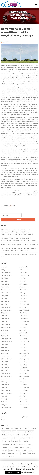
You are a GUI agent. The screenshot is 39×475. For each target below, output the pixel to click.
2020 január (4, 321)
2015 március (5, 402)
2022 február (23, 284)
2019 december (24, 321)
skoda (11, 450)
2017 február (23, 367)
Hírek (10, 206)
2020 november (6, 307)
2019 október (23, 324)
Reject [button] (17, 472)
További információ (27, 472)
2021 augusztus (24, 293)
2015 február (23, 402)
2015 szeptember (6, 393)
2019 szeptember (6, 327)
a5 (2, 428)
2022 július (4, 278)
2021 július (4, 296)
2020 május (4, 316)
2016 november (6, 373)
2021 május (4, 298)
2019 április (23, 330)
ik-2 (16, 438)
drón (14, 432)
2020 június (23, 313)
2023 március (5, 267)
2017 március (5, 367)
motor (13, 444)
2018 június (23, 344)
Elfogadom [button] (9, 472)
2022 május (4, 281)
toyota (18, 453)
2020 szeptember (6, 310)
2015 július (4, 396)
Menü (36, 4)
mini (31, 441)
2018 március (5, 350)
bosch (8, 432)
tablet (3, 453)
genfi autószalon (26, 435)
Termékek (4, 420)
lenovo (4, 441)
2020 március (5, 318)
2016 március (5, 384)
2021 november (6, 290)
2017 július (4, 362)
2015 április (23, 399)
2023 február (23, 267)
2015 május (4, 399)
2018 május (4, 347)
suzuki (30, 450)
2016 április (23, 382)
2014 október (23, 408)
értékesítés (11, 457)
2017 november (6, 356)
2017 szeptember (6, 359)
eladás (23, 432)
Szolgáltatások (24, 417)
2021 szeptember (6, 293)
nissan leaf (5, 447)
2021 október (23, 290)
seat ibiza (4, 450)
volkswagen (31, 453)
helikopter (5, 438)
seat (28, 447)
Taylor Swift (11, 453)
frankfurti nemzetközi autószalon (11, 435)
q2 (10, 447)
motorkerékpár (21, 444)
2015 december (24, 387)
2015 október (23, 390)
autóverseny (33, 428)
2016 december (24, 370)
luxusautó (15, 441)
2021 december (24, 287)
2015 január (4, 405)
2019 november (6, 324)
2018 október (23, 339)
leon (9, 441)
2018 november (6, 339)
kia (31, 438)
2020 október (23, 307)
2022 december (24, 270)
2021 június (23, 296)
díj (18, 432)
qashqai (16, 447)
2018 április (23, 347)
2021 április (23, 298)
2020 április (23, 316)
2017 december (24, 353)
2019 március (5, 333)
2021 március (5, 301)
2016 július (4, 379)
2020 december (24, 304)
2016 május (4, 382)
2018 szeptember (6, 341)
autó (26, 428)
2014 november (6, 408)
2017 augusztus (24, 359)
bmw (3, 432)
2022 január (4, 287)
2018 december (24, 336)
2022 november (6, 272)
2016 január (4, 387)
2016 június (23, 379)
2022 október (23, 272)
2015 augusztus (24, 393)
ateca (16, 428)
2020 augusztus (24, 310)
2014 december (24, 405)
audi (21, 428)
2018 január (4, 353)
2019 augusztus (24, 327)
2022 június (23, 278)
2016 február (23, 384)
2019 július (4, 330)
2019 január (4, 336)
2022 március (5, 284)
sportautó (17, 450)
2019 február (23, 333)
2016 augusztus (24, 376)
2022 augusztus (24, 275)
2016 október (23, 373)
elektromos (30, 432)
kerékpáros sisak (24, 438)
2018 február (23, 350)
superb (24, 450)
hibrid (11, 438)
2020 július (4, 313)
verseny (24, 453)
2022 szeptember (6, 275)
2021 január (4, 304)
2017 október (23, 356)
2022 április (23, 281)
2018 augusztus (24, 341)
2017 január (4, 370)
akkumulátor (9, 428)
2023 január (4, 270)
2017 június (23, 362)
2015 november (6, 390)
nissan (29, 444)
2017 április (23, 364)
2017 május (4, 364)
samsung (22, 447)
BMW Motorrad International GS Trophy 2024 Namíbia (17, 254)
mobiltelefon (5, 444)
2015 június (23, 396)
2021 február (23, 301)
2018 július (4, 344)
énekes (4, 457)
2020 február (23, 318)
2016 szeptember (6, 376)
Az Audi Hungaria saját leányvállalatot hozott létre (16, 244)
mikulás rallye (24, 441)
